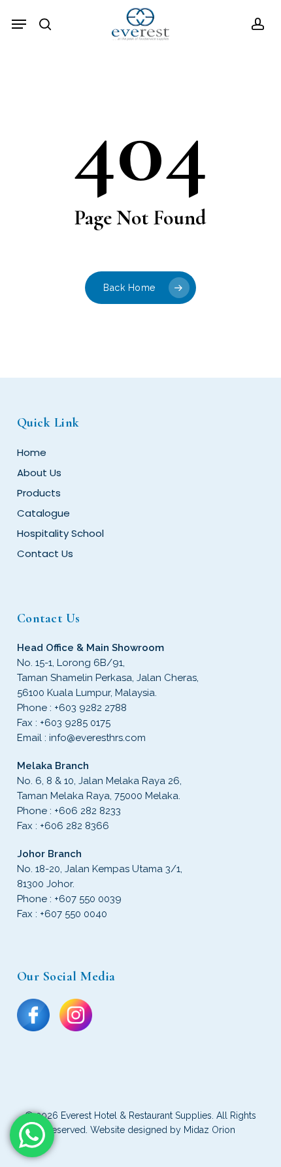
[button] (19, 24)
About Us (39, 472)
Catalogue (43, 513)
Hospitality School (60, 533)
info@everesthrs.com (97, 738)
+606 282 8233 (87, 811)
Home (31, 452)
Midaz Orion (209, 1130)
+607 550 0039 (88, 899)
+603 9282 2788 (90, 708)
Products (39, 493)
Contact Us (45, 553)
